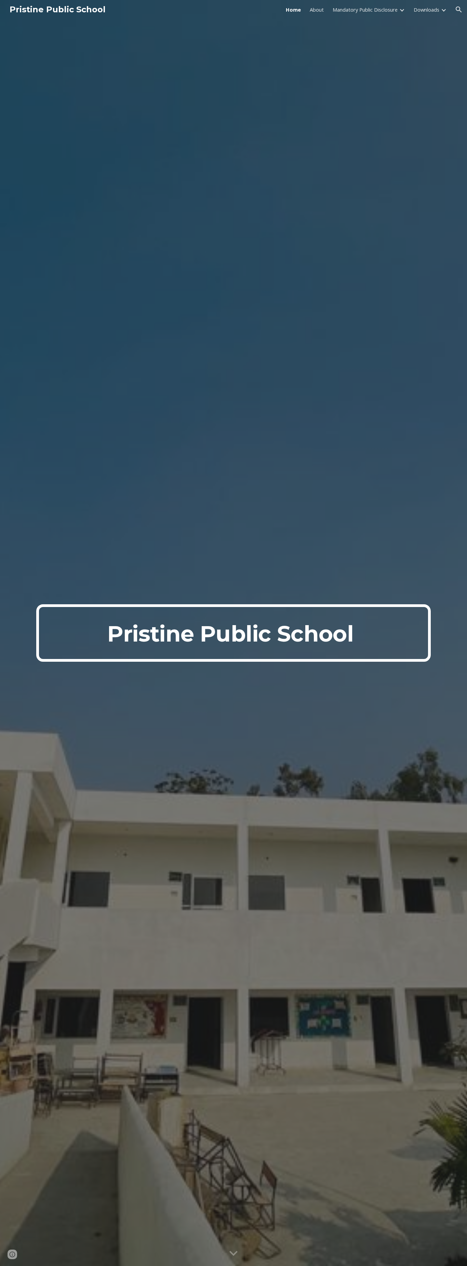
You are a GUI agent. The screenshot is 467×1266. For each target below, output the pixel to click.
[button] (459, 9)
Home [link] (293, 9)
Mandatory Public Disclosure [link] (365, 9)
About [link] (317, 9)
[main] (233, 633)
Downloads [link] (426, 9)
